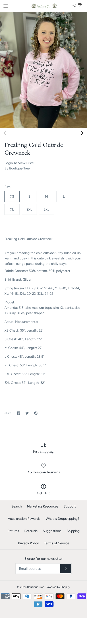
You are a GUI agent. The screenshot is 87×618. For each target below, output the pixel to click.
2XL (29, 209)
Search (16, 506)
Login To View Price (19, 163)
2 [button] (48, 133)
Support (70, 506)
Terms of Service (56, 543)
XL (12, 209)
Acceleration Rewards (24, 519)
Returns (13, 531)
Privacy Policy (28, 543)
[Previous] (5, 133)
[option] (43, 70)
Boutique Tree (19, 168)
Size (7, 187)
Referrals (30, 531)
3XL (46, 209)
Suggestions (52, 531)
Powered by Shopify (58, 587)
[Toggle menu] (5, 5)
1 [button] (39, 133)
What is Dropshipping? (62, 519)
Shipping (73, 531)
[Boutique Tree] (44, 6)
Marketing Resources (42, 506)
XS (12, 196)
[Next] (82, 133)
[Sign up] (65, 568)
